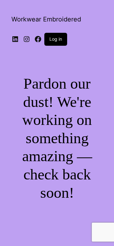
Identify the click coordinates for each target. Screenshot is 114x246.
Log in (55, 39)
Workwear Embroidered (46, 19)
